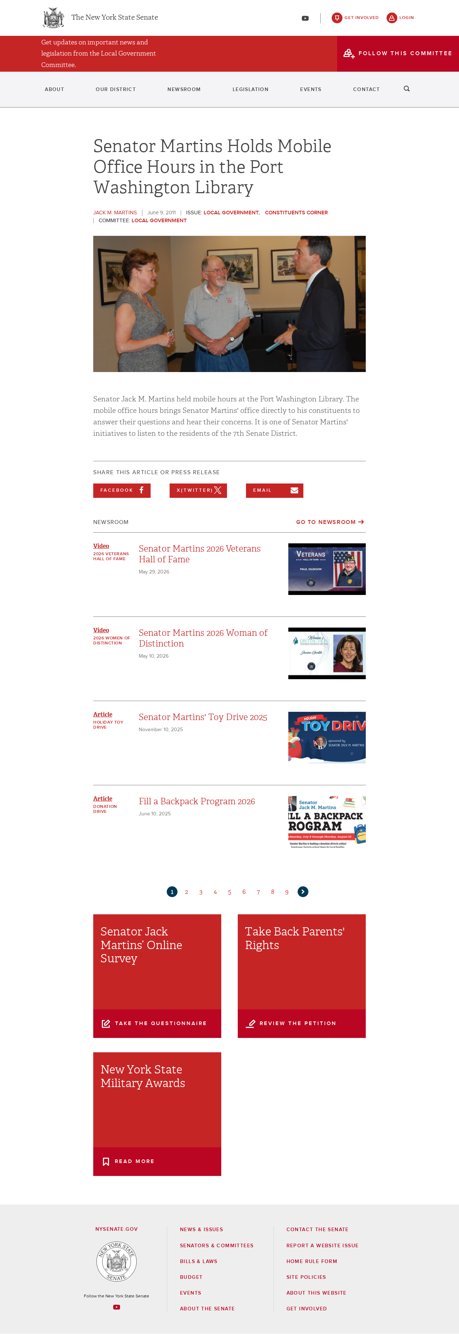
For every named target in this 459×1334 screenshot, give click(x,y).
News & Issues (201, 1229)
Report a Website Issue (323, 1245)
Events (310, 89)
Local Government (231, 212)
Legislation (251, 89)
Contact (366, 89)
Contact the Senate (318, 1229)
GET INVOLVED (307, 1308)
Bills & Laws (199, 1261)
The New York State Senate (114, 18)
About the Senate (207, 1308)
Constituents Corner (296, 212)
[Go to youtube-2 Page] (116, 1307)
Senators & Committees (217, 1245)
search (407, 89)
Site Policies (306, 1277)
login (406, 18)
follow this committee (406, 53)
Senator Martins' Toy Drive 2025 (203, 717)
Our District (116, 89)
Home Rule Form (312, 1261)
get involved (362, 18)
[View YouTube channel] (305, 18)
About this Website (317, 1293)
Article (102, 714)
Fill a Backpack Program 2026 (197, 801)
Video (101, 546)
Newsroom (184, 89)
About (54, 89)
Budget (191, 1277)
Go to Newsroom (326, 522)
